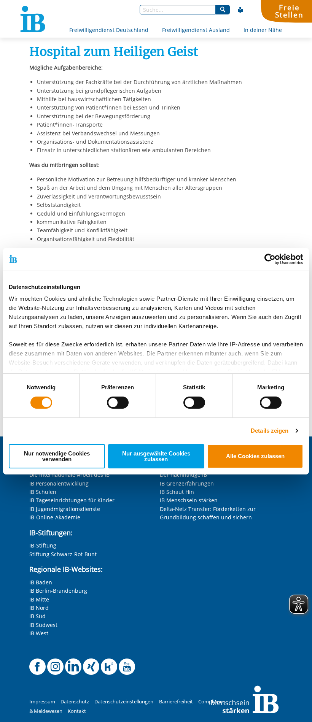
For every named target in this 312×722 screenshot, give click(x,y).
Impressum (42, 701)
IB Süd (37, 616)
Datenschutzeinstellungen (123, 701)
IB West (38, 633)
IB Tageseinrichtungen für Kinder (72, 500)
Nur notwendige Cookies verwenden (57, 456)
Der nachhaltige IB (183, 474)
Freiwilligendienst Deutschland (108, 29)
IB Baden (40, 582)
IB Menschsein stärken (189, 500)
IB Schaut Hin (177, 491)
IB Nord (39, 607)
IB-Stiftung (42, 545)
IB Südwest (43, 624)
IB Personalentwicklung (59, 483)
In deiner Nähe (263, 29)
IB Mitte (39, 599)
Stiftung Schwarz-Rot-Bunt (63, 554)
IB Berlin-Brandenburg (58, 590)
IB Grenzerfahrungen (187, 483)
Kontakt (77, 711)
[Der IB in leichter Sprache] (240, 10)
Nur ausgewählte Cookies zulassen (156, 456)
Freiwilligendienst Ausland (196, 29)
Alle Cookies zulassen (255, 456)
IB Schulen (42, 491)
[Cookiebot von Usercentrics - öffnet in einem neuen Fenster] (270, 259)
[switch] (118, 403)
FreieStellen (289, 11)
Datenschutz (74, 701)
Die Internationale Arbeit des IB (69, 474)
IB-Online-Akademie (54, 517)
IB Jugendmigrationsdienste (64, 509)
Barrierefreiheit (176, 701)
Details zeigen (269, 430)
